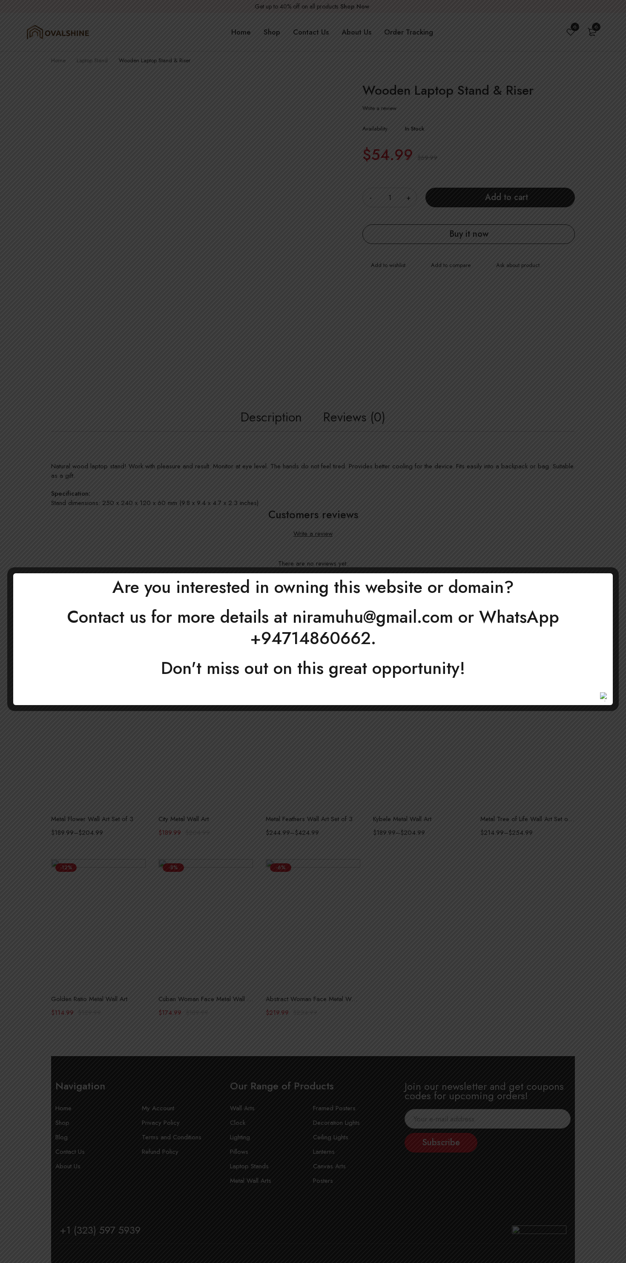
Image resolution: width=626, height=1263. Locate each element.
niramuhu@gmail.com (373, 616)
